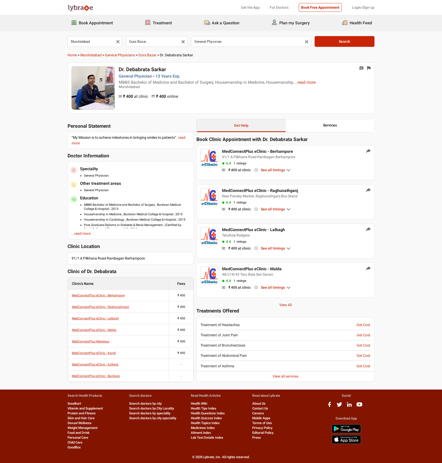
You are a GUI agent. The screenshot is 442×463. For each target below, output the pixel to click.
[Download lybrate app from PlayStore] (346, 432)
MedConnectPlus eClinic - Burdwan (96, 376)
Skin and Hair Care (81, 418)
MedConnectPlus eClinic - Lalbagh (95, 318)
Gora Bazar (147, 55)
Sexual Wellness (80, 423)
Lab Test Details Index (207, 437)
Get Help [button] (241, 125)
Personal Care (78, 437)
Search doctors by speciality (149, 413)
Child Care (75, 442)
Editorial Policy (262, 433)
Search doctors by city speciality (152, 418)
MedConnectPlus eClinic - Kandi (94, 353)
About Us (259, 403)
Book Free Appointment (320, 7)
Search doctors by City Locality (151, 408)
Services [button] (330, 125)
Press (256, 437)
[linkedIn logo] (349, 406)
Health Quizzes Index (206, 418)
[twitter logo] (339, 406)
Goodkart (74, 403)
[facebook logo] (329, 406)
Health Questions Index (208, 413)
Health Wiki (199, 403)
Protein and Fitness (82, 413)
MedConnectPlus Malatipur (90, 341)
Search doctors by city (145, 403)
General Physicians (120, 55)
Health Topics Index (205, 423)
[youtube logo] (359, 406)
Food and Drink (79, 433)
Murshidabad (91, 55)
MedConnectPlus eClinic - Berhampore (98, 295)
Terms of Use (262, 423)
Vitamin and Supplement (85, 408)
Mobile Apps (261, 418)
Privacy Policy (262, 428)
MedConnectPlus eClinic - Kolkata (95, 364)
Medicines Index (203, 428)
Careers (258, 413)
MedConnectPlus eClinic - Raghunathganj (100, 307)
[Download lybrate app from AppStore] (346, 443)
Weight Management (82, 428)
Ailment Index (201, 433)
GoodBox (74, 447)
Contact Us (260, 408)
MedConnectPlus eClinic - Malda (94, 330)
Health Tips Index (203, 408)
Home (72, 55)
